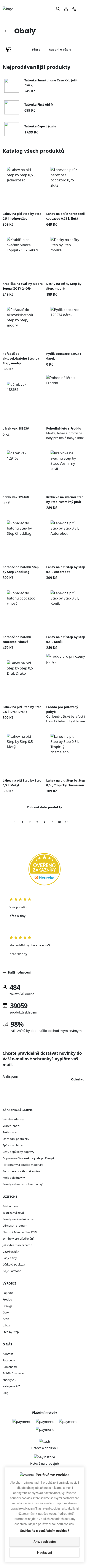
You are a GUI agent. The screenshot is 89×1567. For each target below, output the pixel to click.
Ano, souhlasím (44, 1542)
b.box (6, 1325)
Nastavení (44, 1552)
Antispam (10, 1076)
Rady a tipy (10, 1258)
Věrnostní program (15, 1226)
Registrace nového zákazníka (21, 1171)
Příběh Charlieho (13, 1373)
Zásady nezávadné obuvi (18, 1219)
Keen (6, 1319)
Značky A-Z (9, 1380)
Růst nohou (10, 1206)
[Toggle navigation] (82, 8)
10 (59, 822)
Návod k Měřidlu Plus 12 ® (20, 1232)
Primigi (7, 1306)
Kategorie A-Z (11, 1386)
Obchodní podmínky (16, 1139)
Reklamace (9, 1132)
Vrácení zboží (11, 1126)
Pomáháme (10, 1367)
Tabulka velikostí (13, 1213)
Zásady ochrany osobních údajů (23, 1184)
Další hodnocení (19, 972)
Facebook (9, 1360)
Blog (5, 1393)
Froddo (7, 1299)
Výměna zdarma (13, 1119)
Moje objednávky (14, 1178)
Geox (6, 1312)
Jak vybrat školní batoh (17, 1245)
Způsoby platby (13, 1145)
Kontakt (8, 1354)
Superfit (8, 1293)
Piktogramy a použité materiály (23, 1165)
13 (66, 822)
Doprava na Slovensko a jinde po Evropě (28, 1158)
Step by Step (11, 1332)
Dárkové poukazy (14, 1264)
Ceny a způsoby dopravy (18, 1152)
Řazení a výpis (60, 50)
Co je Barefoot (12, 1271)
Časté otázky (11, 1251)
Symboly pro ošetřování (18, 1238)
